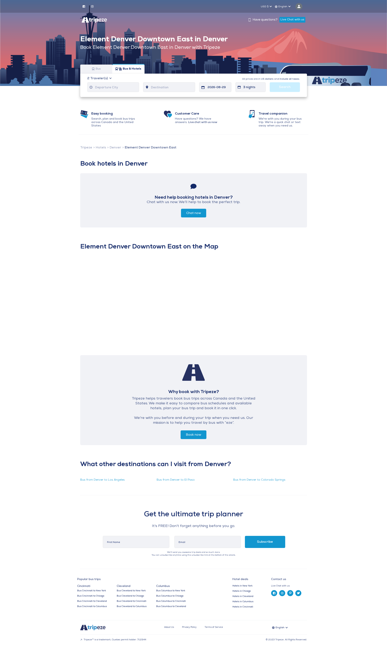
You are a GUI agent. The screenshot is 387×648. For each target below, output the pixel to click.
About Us (169, 627)
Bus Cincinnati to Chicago (90, 596)
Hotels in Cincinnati (242, 607)
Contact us (278, 579)
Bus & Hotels (132, 69)
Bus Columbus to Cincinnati (171, 601)
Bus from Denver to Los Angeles (102, 479)
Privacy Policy (189, 627)
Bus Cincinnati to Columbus (92, 606)
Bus (98, 69)
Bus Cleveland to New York (131, 591)
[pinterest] (290, 593)
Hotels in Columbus (242, 602)
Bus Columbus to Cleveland (171, 606)
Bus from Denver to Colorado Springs (259, 479)
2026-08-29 (217, 87)
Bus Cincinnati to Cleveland (92, 601)
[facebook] (84, 6)
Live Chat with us (292, 19)
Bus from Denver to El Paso (176, 479)
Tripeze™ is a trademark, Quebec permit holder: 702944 (114, 640)
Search (285, 87)
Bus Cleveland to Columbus (132, 606)
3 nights (249, 87)
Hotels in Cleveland (242, 596)
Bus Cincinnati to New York (91, 591)
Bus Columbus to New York (170, 591)
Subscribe (265, 542)
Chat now (193, 213)
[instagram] (92, 6)
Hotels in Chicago (241, 591)
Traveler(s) (98, 78)
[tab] (290, 586)
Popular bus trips (89, 579)
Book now (193, 434)
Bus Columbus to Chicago (169, 596)
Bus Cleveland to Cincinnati (131, 601)
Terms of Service (214, 627)
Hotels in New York (242, 586)
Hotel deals (240, 579)
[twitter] (298, 593)
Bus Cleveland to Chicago (130, 596)
